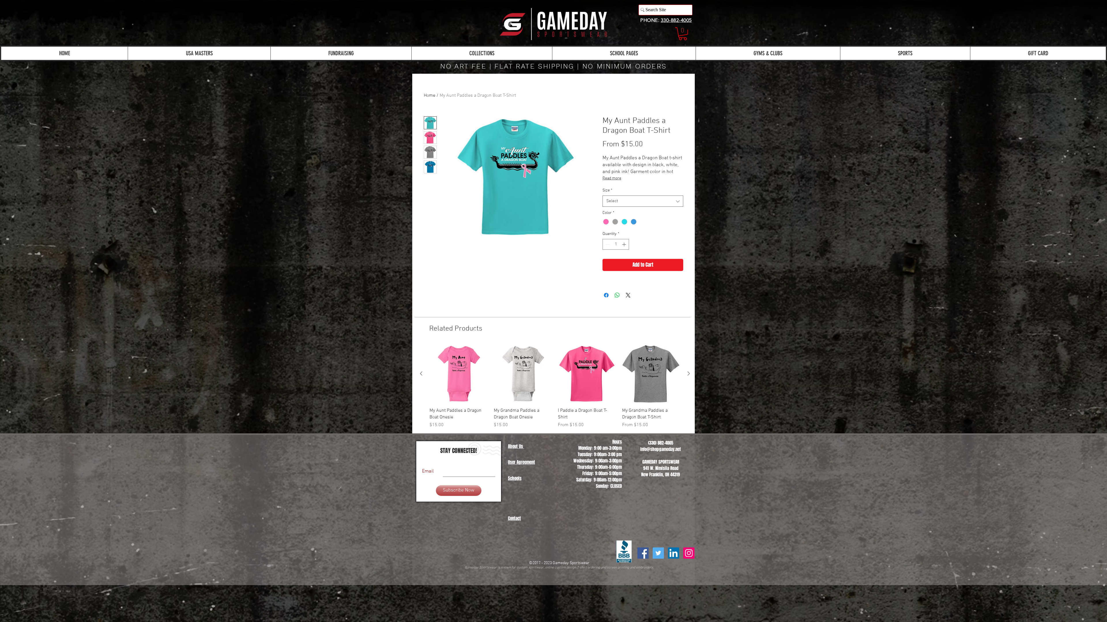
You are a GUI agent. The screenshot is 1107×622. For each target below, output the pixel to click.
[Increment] (624, 244)
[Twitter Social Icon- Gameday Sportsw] (658, 553)
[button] (682, 33)
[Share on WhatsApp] (617, 295)
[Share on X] (628, 295)
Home (429, 95)
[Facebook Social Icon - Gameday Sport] (643, 553)
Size (607, 190)
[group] (555, 386)
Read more (612, 178)
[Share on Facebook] (606, 295)
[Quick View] (459, 374)
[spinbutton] (616, 244)
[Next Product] (688, 373)
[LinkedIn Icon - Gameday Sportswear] (673, 553)
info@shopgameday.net (660, 449)
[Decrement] (607, 244)
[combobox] (643, 201)
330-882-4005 (676, 20)
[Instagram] (688, 553)
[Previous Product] (421, 373)
